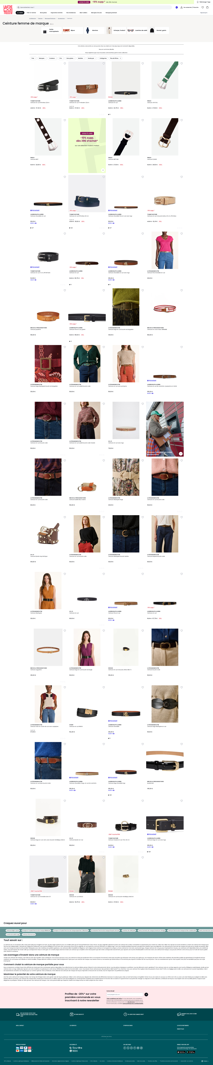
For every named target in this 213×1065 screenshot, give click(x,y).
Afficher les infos (106, 1036)
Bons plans (43, 13)
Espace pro (203, 13)
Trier (32, 58)
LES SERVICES (73, 1025)
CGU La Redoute (93, 1061)
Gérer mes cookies (141, 1061)
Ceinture (69, 18)
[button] (207, 7)
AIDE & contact (20, 1025)
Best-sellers (83, 13)
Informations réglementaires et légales (60, 1061)
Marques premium (111, 13)
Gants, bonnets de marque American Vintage (151, 930)
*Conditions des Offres (152, 1061)
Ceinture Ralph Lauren (12, 930)
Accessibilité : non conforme (187, 1061)
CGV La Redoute (7, 1061)
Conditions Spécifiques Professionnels (79, 1061)
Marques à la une (96, 13)
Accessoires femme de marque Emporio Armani (105, 930)
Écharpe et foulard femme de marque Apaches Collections (70, 930)
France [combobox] (205, 1061)
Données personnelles (130, 1061)
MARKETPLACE (180, 1029)
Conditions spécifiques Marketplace (21, 1061)
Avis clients (102, 1061)
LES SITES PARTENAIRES (183, 1025)
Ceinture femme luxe (29, 934)
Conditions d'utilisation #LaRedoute (115, 1061)
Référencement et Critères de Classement (40, 1061)
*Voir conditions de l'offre (114, 998)
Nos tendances (71, 13)
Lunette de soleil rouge (13, 934)
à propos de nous (127, 1025)
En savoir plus (193, 1048)
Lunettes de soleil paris (128, 930)
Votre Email (110, 991)
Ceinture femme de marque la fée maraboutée (182, 930)
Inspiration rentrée (56, 13)
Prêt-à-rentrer (31, 13)
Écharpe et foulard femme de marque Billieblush (36, 930)
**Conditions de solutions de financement (169, 1061)
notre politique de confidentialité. (133, 1003)
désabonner (131, 1002)
